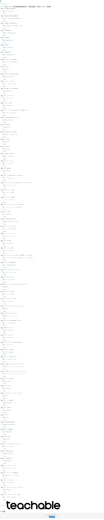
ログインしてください (55, 515)
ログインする (52, 516)
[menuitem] (0, 2)
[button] (0, 1)
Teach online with (3, 505)
